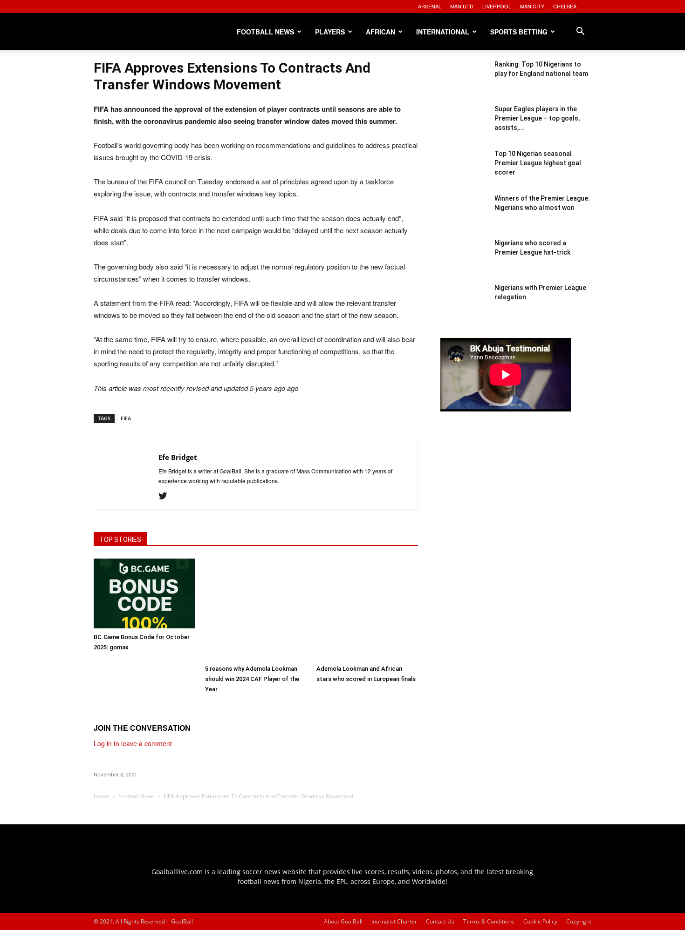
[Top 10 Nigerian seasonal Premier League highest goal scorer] (463, 172)
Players (330, 31)
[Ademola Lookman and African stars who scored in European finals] (367, 609)
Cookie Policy (540, 921)
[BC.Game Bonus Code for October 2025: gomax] (144, 593)
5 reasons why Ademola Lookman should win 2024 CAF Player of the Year (252, 679)
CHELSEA (564, 6)
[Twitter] (166, 496)
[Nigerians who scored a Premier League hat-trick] (463, 261)
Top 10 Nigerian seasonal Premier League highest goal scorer (537, 163)
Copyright (578, 921)
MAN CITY (532, 6)
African (380, 31)
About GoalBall (343, 921)
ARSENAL (429, 6)
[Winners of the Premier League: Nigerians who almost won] (463, 217)
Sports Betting (519, 31)
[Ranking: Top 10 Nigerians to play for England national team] (463, 83)
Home (102, 796)
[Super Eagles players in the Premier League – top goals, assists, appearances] (463, 127)
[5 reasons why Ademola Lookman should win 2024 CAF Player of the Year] (256, 609)
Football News (265, 31)
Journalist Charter (394, 921)
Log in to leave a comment (133, 743)
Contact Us (440, 921)
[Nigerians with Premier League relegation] (463, 306)
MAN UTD (461, 6)
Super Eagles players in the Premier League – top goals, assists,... (537, 118)
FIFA (126, 418)
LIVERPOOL (496, 6)
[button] (580, 32)
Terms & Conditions (488, 921)
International (442, 31)
